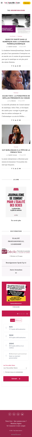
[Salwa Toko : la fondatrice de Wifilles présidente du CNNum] (16, 80)
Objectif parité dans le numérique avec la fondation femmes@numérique (16, 42)
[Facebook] (9, 414)
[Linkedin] (22, 414)
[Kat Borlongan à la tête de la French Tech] (16, 134)
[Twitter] (14, 414)
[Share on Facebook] (11, 66)
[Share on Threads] (17, 66)
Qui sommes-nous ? (20, 421)
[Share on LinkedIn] (15, 66)
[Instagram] (18, 414)
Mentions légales (16, 423)
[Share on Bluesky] (20, 66)
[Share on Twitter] (13, 66)
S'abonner (26, 3)
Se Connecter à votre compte (16, 426)
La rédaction (12, 101)
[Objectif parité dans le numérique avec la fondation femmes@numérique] (16, 23)
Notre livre (8, 421)
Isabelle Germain (12, 46)
